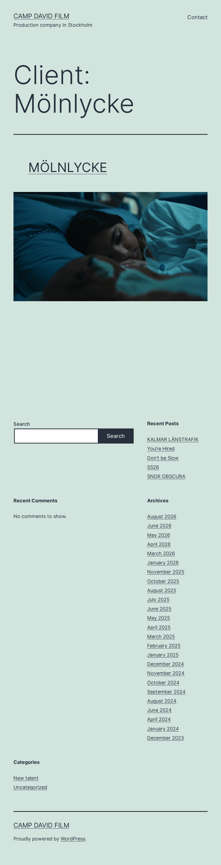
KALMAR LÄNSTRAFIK (173, 439)
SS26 (153, 467)
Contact (197, 17)
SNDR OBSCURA (166, 476)
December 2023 (165, 738)
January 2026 (163, 562)
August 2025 (161, 590)
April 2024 (159, 719)
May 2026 (158, 535)
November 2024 (166, 673)
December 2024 (165, 664)
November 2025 (165, 572)
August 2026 (161, 516)
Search (21, 424)
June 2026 (159, 525)
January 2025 (163, 655)
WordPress (73, 839)
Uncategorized (30, 787)
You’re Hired (161, 448)
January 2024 (163, 729)
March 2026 (161, 553)
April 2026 (159, 544)
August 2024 (162, 701)
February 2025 (164, 645)
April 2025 (159, 627)
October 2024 (163, 682)
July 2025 (158, 599)
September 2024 (166, 692)
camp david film (41, 16)
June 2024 (159, 710)
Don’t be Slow (163, 458)
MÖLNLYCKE (67, 167)
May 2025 (158, 618)
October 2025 (163, 581)
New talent (26, 778)
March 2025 (161, 636)
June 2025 (159, 609)
